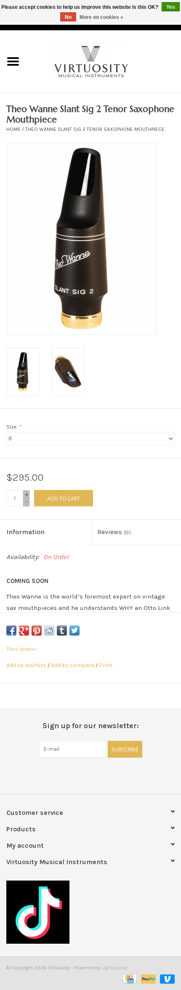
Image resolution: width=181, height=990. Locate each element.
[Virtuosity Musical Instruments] (103, 60)
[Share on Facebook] (11, 630)
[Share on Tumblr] (62, 630)
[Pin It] (37, 630)
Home (13, 129)
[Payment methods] (129, 978)
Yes (170, 7)
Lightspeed (114, 968)
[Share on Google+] (24, 630)
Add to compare (73, 665)
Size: (13, 427)
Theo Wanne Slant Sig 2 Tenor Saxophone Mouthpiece (95, 129)
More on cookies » (101, 17)
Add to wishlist (26, 665)
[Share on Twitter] (74, 630)
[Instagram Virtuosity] (113, 775)
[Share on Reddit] (49, 630)
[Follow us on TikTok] (90, 912)
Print (106, 665)
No (68, 17)
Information (25, 532)
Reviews (114, 532)
